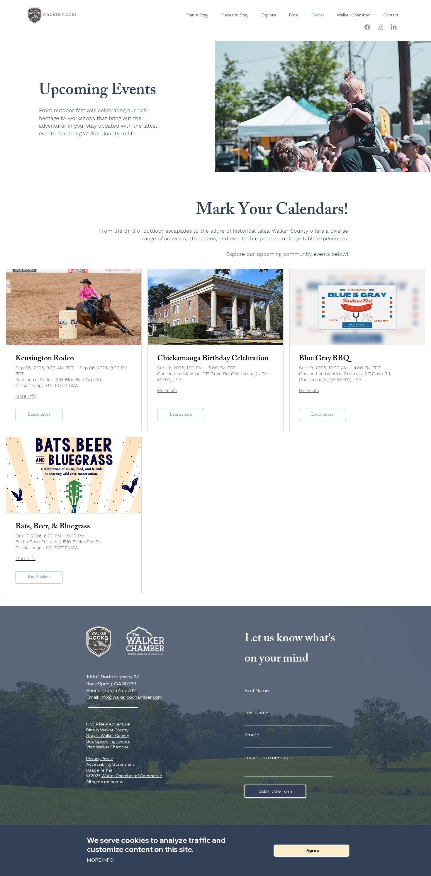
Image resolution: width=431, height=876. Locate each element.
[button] (311, 851)
